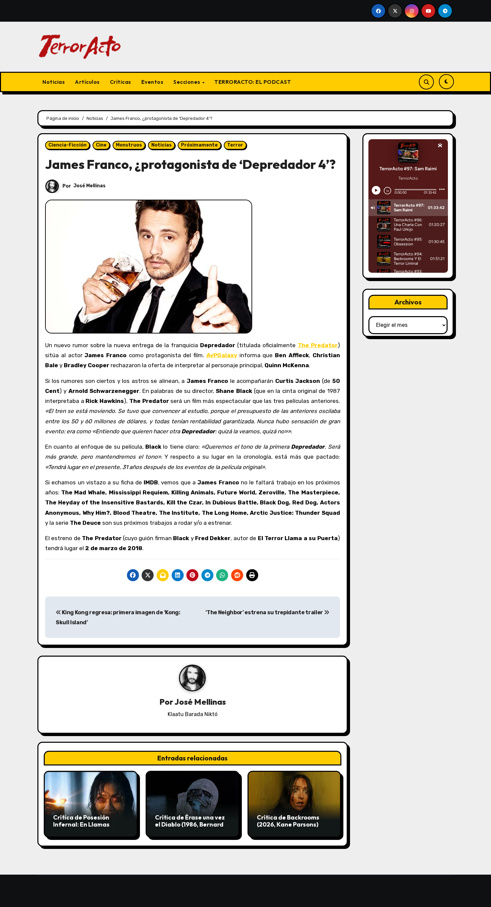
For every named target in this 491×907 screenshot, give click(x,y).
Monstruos (129, 145)
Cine (101, 145)
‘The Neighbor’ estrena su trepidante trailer (264, 612)
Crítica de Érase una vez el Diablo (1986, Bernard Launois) (190, 825)
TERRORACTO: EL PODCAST (252, 81)
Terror (235, 145)
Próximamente (199, 145)
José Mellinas (89, 186)
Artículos (87, 81)
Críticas (120, 81)
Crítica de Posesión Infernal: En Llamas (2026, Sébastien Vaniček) (81, 828)
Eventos (152, 81)
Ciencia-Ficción (67, 145)
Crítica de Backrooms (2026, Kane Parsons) (288, 821)
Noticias (53, 81)
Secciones (187, 81)
